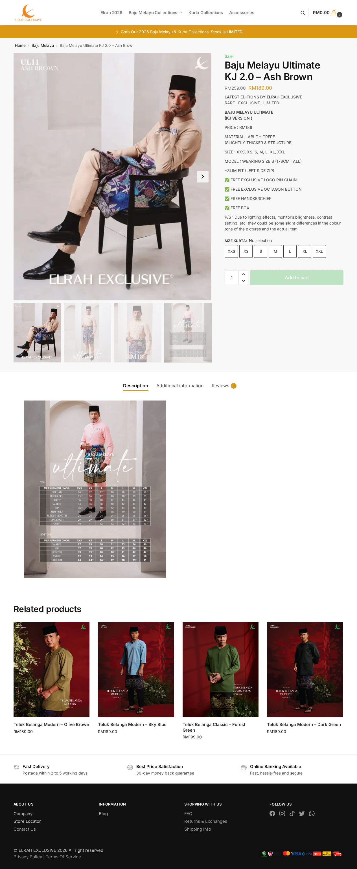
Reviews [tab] (223, 385)
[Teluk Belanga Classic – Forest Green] (221, 669)
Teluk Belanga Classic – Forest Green (214, 727)
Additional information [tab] (179, 385)
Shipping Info (197, 829)
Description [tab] (135, 385)
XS (246, 251)
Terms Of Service (63, 856)
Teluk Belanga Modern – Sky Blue (132, 724)
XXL (319, 251)
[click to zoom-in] (113, 176)
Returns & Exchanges (205, 821)
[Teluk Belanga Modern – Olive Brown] (52, 669)
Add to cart (297, 277)
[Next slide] (203, 176)
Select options (51, 743)
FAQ (188, 813)
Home (20, 45)
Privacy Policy (28, 856)
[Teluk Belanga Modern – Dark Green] (305, 669)
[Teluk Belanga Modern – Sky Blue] (136, 669)
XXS (231, 251)
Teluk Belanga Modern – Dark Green (304, 724)
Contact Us (25, 829)
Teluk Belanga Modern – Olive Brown (51, 724)
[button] (328, 12)
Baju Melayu (43, 45)
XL (305, 251)
